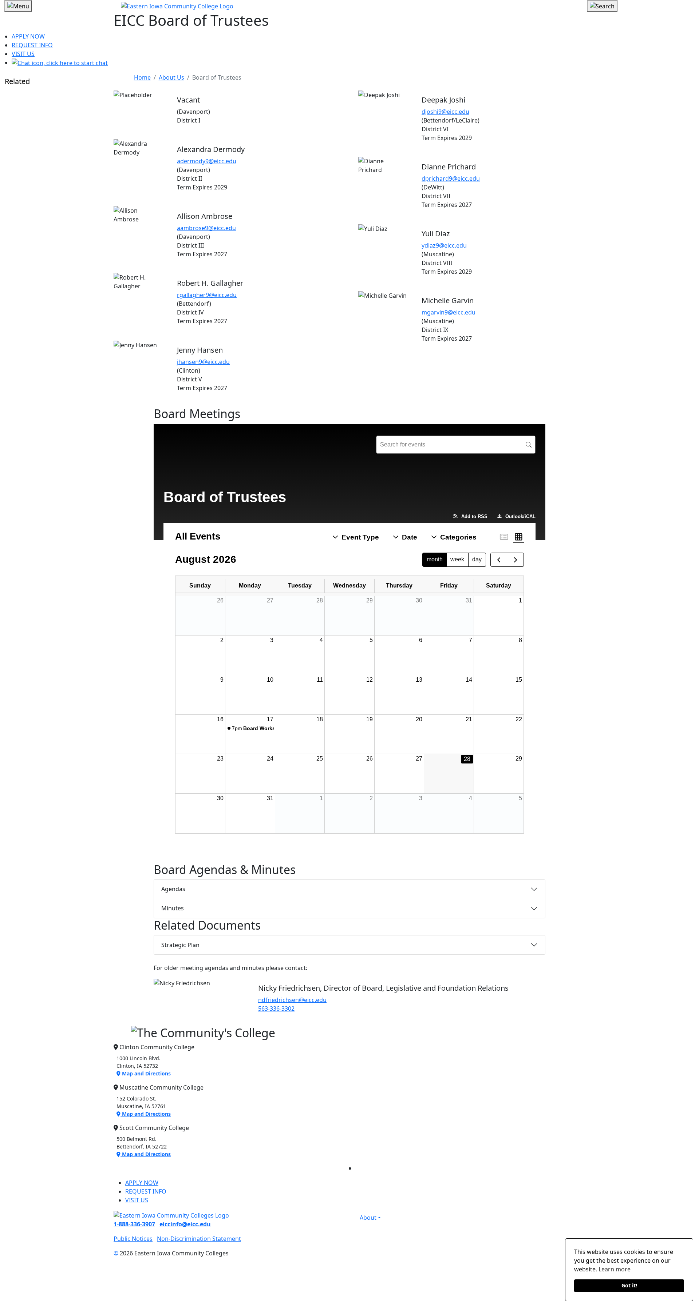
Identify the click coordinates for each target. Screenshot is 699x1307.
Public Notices (133, 1239)
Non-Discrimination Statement (199, 1239)
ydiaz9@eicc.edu (444, 245)
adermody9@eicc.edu (206, 161)
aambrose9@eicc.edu (206, 228)
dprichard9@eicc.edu (451, 179)
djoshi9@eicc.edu (445, 112)
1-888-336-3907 (134, 1224)
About (368, 1218)
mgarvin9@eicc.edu (448, 312)
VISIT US (23, 54)
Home (142, 77)
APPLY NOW (28, 36)
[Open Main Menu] (18, 6)
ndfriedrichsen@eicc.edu (292, 1000)
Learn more (615, 1269)
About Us (171, 77)
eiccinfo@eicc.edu (185, 1224)
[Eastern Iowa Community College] (349, 6)
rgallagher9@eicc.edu (207, 295)
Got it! (629, 1285)
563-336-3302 (276, 1009)
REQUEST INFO (32, 45)
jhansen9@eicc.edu (203, 362)
